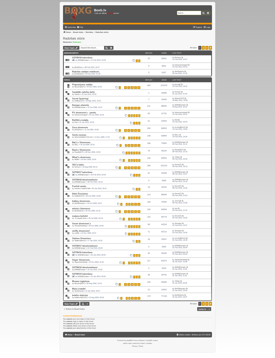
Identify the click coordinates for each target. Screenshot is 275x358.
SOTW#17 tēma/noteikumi (85, 246)
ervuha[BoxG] (180, 127)
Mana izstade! (79, 289)
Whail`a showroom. (81, 157)
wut (176, 208)
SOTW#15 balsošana (82, 274)
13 (132, 108)
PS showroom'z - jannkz (84, 112)
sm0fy (76, 233)
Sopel (142, 343)
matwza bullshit (80, 216)
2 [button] (203, 47)
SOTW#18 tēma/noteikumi (85, 180)
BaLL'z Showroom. (81, 142)
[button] (210, 48)
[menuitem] (80, 27)
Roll (75, 122)
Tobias (177, 157)
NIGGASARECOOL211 (83, 137)
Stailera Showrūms (81, 238)
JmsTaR (178, 201)
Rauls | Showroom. (81, 150)
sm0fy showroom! (81, 231)
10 (129, 145)
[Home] (79, 14)
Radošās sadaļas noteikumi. (86, 71)
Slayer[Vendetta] (80, 262)
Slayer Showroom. (81, 260)
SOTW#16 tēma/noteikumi (85, 267)
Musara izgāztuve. (81, 281)
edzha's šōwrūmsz (81, 208)
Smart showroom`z (81, 223)
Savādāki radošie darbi (83, 92)
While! (76, 159)
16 (132, 88)
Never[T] (178, 164)
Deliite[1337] (79, 101)
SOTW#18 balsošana (82, 57)
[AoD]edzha (79, 74)
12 (129, 108)
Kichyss (178, 57)
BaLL (177, 135)
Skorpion (178, 223)
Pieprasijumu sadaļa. (82, 84)
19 (139, 130)
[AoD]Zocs (78, 67)
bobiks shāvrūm (80, 295)
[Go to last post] (182, 57)
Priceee (178, 92)
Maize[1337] (179, 98)
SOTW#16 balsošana (82, 252)
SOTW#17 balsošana (82, 172)
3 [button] (206, 47)
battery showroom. (81, 201)
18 (139, 88)
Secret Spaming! (80, 98)
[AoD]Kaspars (79, 203)
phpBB (129, 340)
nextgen (149, 343)
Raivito (77, 94)
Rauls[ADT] (78, 152)
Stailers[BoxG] (80, 240)
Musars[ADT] (79, 87)
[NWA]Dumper (83, 60)
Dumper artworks (80, 105)
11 (125, 108)
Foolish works (79, 186)
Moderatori (77, 42)
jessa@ (178, 84)
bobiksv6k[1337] (80, 297)
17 (135, 88)
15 (129, 88)
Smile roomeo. (79, 135)
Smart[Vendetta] (80, 226)
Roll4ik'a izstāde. (80, 120)
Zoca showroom (80, 127)
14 (125, 88)
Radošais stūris (74, 38)
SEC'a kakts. (78, 165)
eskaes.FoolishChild (82, 188)
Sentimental (78, 291)
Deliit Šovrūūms (80, 194)
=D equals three (80, 218)
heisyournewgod (181, 65)
